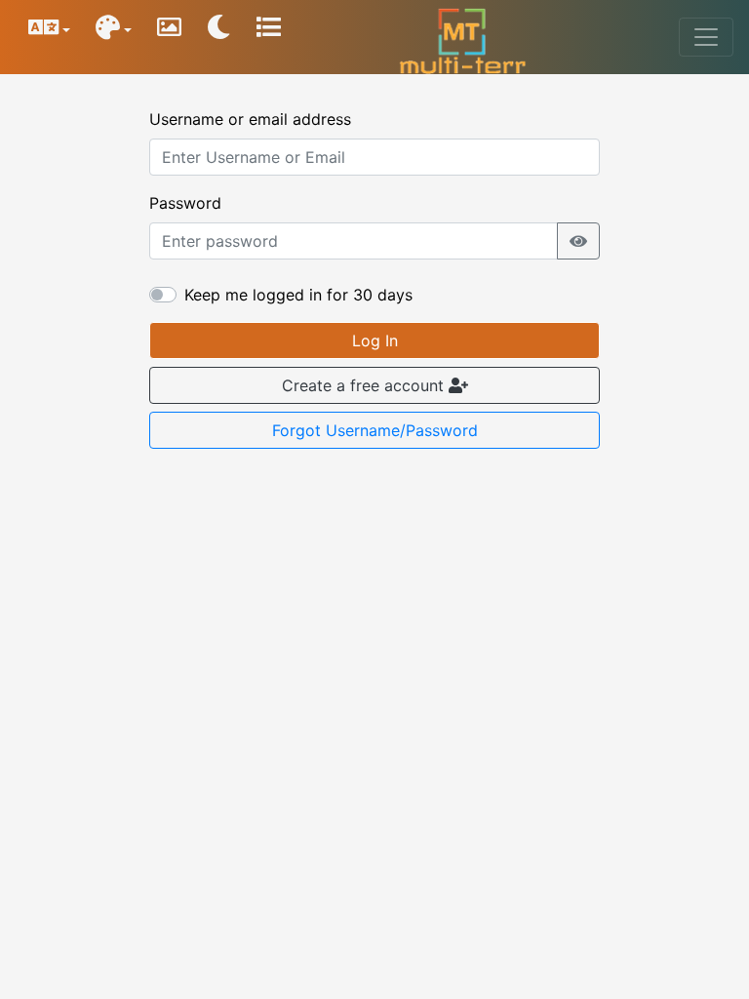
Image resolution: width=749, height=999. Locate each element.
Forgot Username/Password (375, 430)
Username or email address (250, 119)
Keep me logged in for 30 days (298, 294)
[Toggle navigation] (706, 37)
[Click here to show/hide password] (578, 241)
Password (185, 203)
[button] (169, 37)
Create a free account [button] (365, 385)
